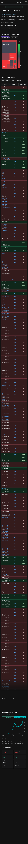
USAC (15, 595)
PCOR (15, 514)
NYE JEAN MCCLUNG (6, 207)
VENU (15, 489)
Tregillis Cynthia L (5, 686)
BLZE (15, 612)
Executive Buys (14, 37)
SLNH (15, 603)
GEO (15, 566)
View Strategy (8, 717)
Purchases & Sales (5, 37)
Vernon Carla (4, 574)
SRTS (15, 293)
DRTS (15, 219)
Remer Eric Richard (6, 677)
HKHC (15, 242)
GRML (15, 245)
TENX (15, 557)
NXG (15, 216)
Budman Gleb (5, 611)
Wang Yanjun (4, 187)
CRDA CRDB (14, 279)
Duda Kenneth (5, 517)
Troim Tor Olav (5, 132)
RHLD (15, 282)
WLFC (15, 405)
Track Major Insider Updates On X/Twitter (9, 14)
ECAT (15, 239)
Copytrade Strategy (21, 717)
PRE (15, 454)
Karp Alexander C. (5, 290)
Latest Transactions (5, 80)
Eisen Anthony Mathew (6, 382)
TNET (15, 684)
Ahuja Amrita (4, 224)
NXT (15, 569)
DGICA (15, 247)
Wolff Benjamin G (5, 609)
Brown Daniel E (5, 393)
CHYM (15, 322)
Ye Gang (4, 169)
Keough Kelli (4, 434)
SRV (15, 193)
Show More (23, 770)
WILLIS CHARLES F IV (6, 405)
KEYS (15, 207)
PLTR (15, 253)
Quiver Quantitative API (12, 699)
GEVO (15, 600)
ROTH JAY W (4, 488)
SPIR (15, 486)
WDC (15, 687)
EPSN (15, 285)
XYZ (15, 210)
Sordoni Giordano (5, 689)
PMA (15, 471)
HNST (15, 575)
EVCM (15, 678)
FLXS (15, 577)
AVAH (15, 423)
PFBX (15, 580)
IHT (15, 391)
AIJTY (15, 147)
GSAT (15, 609)
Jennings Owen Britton (6, 551)
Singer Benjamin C (6, 514)
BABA (15, 222)
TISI (15, 90)
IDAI (15, 95)
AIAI (15, 136)
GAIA (15, 468)
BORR (15, 133)
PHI (15, 101)
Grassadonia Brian (5, 210)
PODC (15, 98)
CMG (15, 503)
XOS (15, 689)
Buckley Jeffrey (5, 253)
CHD (15, 158)
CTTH (15, 491)
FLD (15, 463)
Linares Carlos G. (5, 158)
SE (14, 170)
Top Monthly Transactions (16, 80)
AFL (15, 233)
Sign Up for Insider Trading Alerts (14, 7)
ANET (15, 517)
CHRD (15, 394)
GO (15, 583)
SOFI (15, 434)
